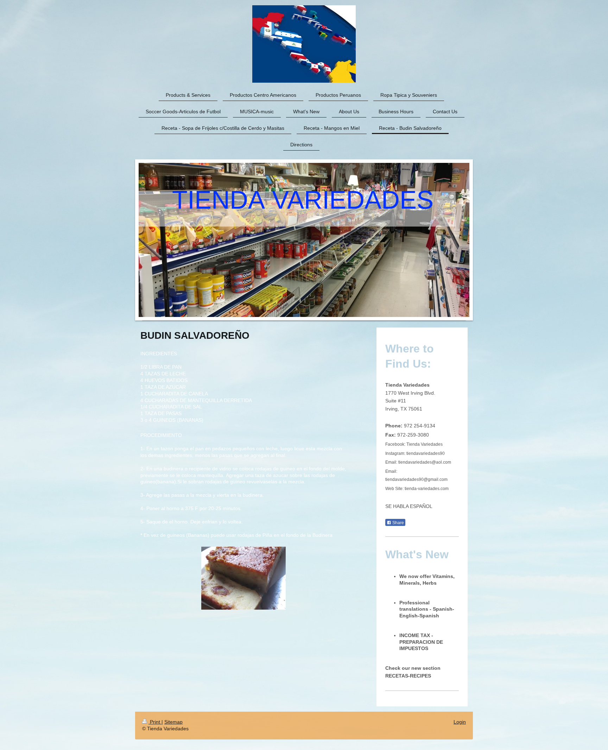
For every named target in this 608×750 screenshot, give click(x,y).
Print (155, 722)
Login (460, 722)
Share (397, 522)
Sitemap (173, 722)
